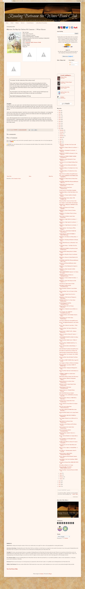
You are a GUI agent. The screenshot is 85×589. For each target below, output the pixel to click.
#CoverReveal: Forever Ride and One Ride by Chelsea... (68, 165)
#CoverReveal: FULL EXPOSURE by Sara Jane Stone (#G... (68, 395)
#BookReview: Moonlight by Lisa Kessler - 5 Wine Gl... (67, 151)
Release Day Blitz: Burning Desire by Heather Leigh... (68, 252)
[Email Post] (29, 129)
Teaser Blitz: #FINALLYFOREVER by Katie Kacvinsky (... (68, 410)
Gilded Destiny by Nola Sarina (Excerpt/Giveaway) (65, 387)
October (61, 133)
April (61, 473)
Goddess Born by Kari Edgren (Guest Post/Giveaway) (66, 185)
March (61, 475)
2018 (60, 121)
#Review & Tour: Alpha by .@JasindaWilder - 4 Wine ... (68, 448)
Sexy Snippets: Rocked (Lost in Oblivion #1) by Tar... (68, 419)
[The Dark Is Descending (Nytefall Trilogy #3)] (59, 89)
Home (7, 23)
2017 (60, 123)
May (61, 143)
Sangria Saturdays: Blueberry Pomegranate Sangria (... (67, 379)
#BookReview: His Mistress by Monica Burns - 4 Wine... (68, 237)
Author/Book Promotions (41, 23)
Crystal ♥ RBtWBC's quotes (64, 490)
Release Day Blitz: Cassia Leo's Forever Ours (67, 200)
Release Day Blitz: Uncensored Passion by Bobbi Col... (68, 470)
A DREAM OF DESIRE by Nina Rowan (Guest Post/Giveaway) (68, 249)
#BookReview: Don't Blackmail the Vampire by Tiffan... (68, 266)
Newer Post (9, 176)
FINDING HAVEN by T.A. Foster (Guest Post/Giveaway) (67, 300)
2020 (60, 117)
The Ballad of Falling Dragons (66, 82)
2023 (60, 112)
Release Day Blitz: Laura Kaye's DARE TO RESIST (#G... (67, 365)
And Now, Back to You (64, 92)
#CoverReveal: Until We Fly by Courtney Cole (68, 350)
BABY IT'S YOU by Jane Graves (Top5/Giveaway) (65, 188)
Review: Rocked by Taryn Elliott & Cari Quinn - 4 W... (68, 404)
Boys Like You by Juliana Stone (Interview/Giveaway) (65, 407)
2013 (60, 481)
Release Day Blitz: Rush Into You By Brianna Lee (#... (68, 371)
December (62, 130)
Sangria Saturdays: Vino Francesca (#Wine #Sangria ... (67, 228)
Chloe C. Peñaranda (64, 88)
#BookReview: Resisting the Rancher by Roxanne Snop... (68, 240)
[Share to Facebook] (35, 130)
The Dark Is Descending (64, 87)
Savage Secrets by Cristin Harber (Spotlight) (67, 190)
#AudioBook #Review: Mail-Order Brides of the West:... (68, 192)
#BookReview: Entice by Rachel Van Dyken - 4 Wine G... (68, 278)
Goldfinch (62, 97)
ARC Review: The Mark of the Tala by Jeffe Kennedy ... (67, 145)
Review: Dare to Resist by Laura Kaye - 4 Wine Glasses (68, 326)
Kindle (39, 42)
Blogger (50, 573)
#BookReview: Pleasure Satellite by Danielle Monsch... (67, 195)
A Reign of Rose (63, 77)
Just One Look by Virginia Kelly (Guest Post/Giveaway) (67, 401)
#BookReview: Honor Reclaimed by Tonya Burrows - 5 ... (67, 160)
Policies (17, 23)
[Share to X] (34, 130)
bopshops (41, 573)
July (60, 139)
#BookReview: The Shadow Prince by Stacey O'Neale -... (67, 214)
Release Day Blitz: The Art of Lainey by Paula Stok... (68, 292)
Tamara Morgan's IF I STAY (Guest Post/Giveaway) (66, 318)
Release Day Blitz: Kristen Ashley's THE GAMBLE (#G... (67, 198)
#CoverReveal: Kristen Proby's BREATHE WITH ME (68, 462)
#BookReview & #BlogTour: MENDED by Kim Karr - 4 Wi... (68, 205)
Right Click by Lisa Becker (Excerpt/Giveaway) (68, 173)
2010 (60, 486)
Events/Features (30, 23)
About (12, 23)
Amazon (35, 42)
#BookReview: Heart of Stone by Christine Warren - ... (67, 211)
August (61, 137)
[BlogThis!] (32, 130)
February (61, 476)
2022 (60, 114)
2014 (60, 128)
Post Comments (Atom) (16, 178)
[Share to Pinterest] (36, 130)
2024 (60, 110)
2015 (60, 126)
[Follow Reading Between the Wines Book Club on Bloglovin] (68, 57)
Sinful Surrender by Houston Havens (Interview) (68, 352)
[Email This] (31, 130)
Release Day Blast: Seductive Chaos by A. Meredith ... (67, 433)
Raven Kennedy (63, 98)
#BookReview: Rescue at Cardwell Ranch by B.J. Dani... (68, 258)
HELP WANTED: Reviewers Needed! (66, 393)
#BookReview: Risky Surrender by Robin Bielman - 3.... (67, 269)
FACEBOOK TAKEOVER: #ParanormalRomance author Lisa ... (68, 182)
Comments (72, 64)
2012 (60, 482)
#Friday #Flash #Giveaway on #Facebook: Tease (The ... (68, 243)
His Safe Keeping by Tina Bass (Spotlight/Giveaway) (65, 303)
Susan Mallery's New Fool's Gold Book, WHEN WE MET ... (68, 460)
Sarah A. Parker (63, 83)
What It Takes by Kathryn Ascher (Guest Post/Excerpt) (67, 217)
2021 (60, 116)
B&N (32, 42)
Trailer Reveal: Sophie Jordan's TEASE (66, 283)
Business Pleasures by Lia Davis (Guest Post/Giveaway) (66, 382)
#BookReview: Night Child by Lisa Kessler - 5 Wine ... (68, 220)
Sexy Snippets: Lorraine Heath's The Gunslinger (68, 202)
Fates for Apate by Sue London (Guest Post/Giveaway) (66, 427)
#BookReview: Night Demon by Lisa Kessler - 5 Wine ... (68, 225)
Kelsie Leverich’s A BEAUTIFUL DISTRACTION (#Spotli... (65, 454)
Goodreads (27, 42)
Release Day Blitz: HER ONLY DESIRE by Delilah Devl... (67, 416)
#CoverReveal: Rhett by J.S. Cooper (66, 465)
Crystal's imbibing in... (65, 75)
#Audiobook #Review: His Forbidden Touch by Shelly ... (68, 315)
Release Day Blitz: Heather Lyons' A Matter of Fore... (68, 340)
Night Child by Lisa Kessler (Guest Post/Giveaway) (66, 422)
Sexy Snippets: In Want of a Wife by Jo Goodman (68, 363)
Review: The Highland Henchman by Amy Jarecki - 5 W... (68, 323)
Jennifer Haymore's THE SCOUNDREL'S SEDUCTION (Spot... (67, 234)
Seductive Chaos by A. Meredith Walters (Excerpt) (67, 390)
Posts (71, 62)
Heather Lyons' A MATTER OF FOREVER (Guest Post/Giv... (67, 231)
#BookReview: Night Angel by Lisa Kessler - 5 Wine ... (68, 222)
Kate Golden (63, 78)
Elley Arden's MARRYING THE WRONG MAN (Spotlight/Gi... (68, 176)
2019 (60, 119)
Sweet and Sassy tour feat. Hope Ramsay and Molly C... (67, 445)
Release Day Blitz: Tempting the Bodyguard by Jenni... (68, 368)
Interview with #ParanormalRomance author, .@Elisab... (67, 263)
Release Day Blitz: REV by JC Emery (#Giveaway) (66, 306)
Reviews (23, 23)
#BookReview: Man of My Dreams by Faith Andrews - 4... (67, 281)
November (62, 132)
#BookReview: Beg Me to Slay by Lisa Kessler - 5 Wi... (68, 255)
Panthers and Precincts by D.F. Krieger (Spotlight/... (66, 208)
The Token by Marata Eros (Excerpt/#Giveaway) (68, 320)
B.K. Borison (63, 93)
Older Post (51, 176)
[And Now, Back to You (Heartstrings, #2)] (59, 94)
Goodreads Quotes (75, 496)
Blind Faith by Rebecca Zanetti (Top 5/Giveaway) (68, 376)
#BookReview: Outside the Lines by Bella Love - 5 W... (68, 309)
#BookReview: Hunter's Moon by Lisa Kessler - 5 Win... (68, 148)
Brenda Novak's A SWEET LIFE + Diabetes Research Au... (67, 332)
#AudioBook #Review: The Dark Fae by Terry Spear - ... (68, 171)
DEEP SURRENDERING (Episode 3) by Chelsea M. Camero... (68, 272)
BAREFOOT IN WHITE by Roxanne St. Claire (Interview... (68, 154)
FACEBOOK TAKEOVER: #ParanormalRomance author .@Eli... (68, 261)
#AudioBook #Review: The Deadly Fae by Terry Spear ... (68, 168)
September (62, 135)
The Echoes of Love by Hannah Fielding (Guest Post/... (68, 162)
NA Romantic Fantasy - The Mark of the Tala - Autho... (68, 246)
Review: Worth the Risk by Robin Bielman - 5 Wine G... (68, 346)
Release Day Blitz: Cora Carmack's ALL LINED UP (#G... (68, 355)
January (61, 478)
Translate (66, 538)
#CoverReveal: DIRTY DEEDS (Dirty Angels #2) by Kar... (68, 360)
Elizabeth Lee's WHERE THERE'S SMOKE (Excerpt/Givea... (67, 157)
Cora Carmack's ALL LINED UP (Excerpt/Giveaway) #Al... (65, 312)
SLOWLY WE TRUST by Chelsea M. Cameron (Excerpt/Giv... (68, 442)
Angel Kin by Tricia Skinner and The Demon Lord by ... (67, 424)
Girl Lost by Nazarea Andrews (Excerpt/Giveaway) (65, 430)
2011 (60, 484)
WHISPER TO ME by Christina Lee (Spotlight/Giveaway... (66, 275)
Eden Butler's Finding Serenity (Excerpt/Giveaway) (65, 286)
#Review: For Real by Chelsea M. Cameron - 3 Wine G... (68, 334)
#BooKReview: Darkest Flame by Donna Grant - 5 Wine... (68, 179)
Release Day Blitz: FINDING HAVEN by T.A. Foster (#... (68, 343)
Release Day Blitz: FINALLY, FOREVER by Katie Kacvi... (67, 398)
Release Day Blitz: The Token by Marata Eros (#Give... (68, 329)
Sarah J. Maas (75, 494)
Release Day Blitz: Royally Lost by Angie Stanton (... (68, 413)
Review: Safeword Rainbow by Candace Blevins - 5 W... (68, 436)
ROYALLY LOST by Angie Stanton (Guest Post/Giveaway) (67, 384)
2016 (60, 125)
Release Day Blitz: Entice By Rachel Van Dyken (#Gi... (68, 357)
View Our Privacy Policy (12, 569)
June (61, 141)
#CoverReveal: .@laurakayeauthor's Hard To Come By (67, 451)
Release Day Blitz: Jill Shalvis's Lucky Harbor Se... (68, 289)
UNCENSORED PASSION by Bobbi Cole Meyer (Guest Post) (68, 337)
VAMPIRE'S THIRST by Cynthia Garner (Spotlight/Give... (67, 374)
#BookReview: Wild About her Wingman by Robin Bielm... (67, 297)
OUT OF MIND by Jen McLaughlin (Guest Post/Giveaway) (67, 439)
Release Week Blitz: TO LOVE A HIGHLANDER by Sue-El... (65, 467)
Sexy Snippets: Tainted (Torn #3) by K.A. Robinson (67, 295)
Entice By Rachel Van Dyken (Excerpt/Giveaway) (68, 348)
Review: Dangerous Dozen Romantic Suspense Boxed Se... (68, 457)
